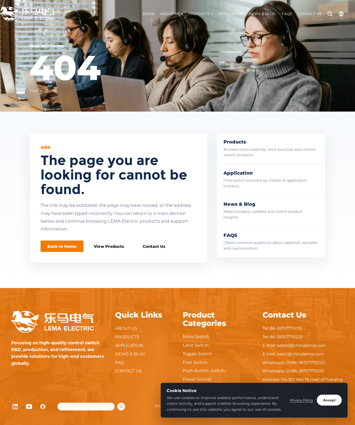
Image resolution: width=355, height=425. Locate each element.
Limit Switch (196, 345)
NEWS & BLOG (262, 14)
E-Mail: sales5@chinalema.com (294, 345)
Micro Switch (196, 336)
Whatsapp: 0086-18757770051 (293, 370)
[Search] (330, 13)
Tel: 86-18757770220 (282, 336)
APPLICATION (231, 14)
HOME (149, 14)
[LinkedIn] (15, 406)
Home (35, 90)
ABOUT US (170, 14)
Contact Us (154, 246)
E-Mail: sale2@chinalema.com (293, 354)
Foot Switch (195, 362)
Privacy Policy (301, 400)
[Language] (341, 14)
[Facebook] (43, 406)
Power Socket (197, 379)
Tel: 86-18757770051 (282, 328)
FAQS (287, 14)
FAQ (119, 362)
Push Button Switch (204, 370)
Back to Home (62, 246)
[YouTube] (29, 406)
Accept (329, 400)
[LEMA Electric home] (27, 14)
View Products (109, 246)
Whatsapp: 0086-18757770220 (293, 362)
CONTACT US (310, 14)
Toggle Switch (197, 353)
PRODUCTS (199, 14)
